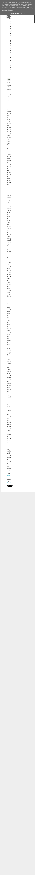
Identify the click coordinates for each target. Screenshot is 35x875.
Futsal (9, 483)
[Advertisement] (20, 39)
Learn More (15, 13)
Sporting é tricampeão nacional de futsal (10, 44)
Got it (23, 13)
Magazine (9, 476)
